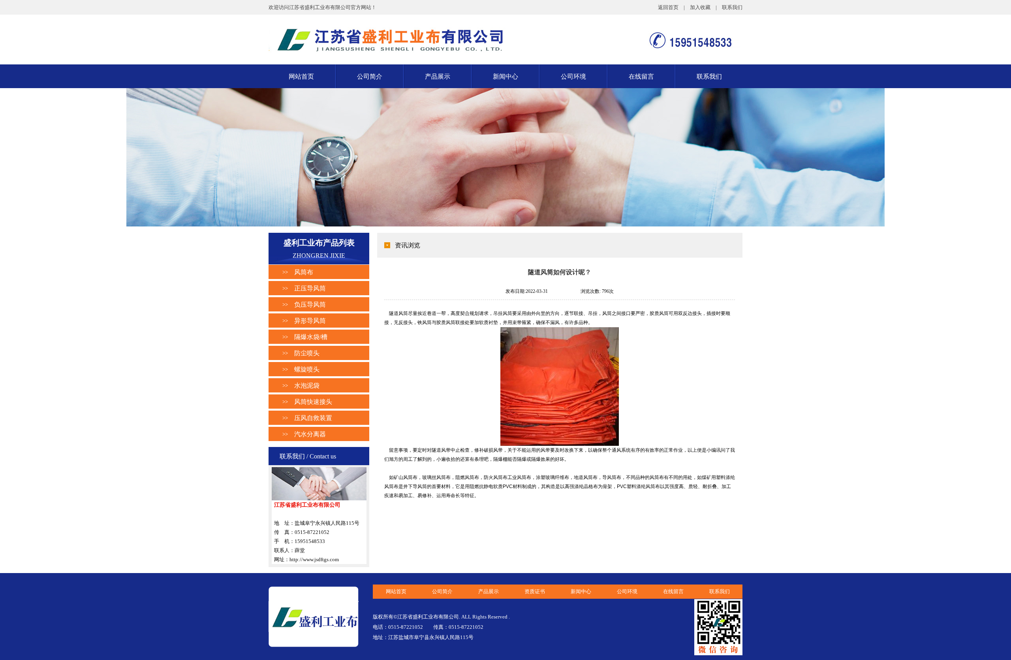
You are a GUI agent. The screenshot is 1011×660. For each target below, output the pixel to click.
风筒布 (303, 272)
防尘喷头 (306, 353)
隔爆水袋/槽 (310, 337)
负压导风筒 (310, 304)
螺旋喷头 (306, 369)
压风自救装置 (313, 418)
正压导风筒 (310, 288)
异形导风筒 (310, 320)
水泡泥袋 (306, 385)
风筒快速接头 (313, 401)
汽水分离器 (310, 434)
